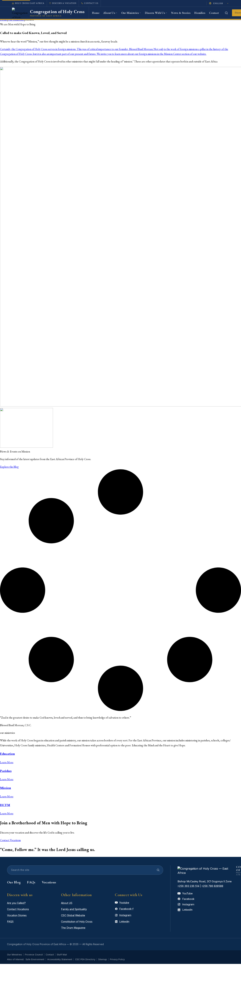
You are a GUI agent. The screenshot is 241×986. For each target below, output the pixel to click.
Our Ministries (14, 954)
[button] (9, 467)
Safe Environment (35, 959)
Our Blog (14, 882)
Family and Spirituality (74, 909)
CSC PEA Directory (85, 959)
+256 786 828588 (212, 885)
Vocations (49, 882)
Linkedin (124, 921)
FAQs (31, 882)
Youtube (124, 902)
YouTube (187, 893)
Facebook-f (126, 908)
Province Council (34, 954)
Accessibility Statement (59, 959)
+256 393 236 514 (188, 885)
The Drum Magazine (73, 927)
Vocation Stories (17, 915)
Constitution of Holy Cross (76, 921)
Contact (50, 954)
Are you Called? (16, 902)
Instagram (125, 915)
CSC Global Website (73, 915)
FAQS (10, 921)
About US (66, 902)
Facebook (188, 898)
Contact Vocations (18, 909)
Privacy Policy (117, 959)
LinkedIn (187, 909)
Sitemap (102, 959)
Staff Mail (62, 954)
